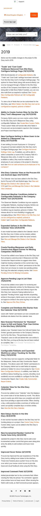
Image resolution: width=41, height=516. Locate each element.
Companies (24, 273)
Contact (34, 15)
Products (17, 45)
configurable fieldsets (25, 75)
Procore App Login (10, 22)
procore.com (8, 8)
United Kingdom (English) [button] (14, 15)
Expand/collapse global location (37, 44)
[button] (36, 34)
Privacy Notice (6, 501)
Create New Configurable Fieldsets (22, 220)
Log (12, 152)
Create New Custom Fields (29, 123)
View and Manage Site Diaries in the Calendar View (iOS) (19, 183)
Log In (37, 501)
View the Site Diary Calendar (14, 408)
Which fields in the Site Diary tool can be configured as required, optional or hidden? (20, 217)
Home (9, 45)
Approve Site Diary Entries (15, 302)
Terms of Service (18, 501)
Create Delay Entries (31, 422)
